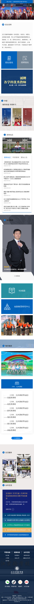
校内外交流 (27, 555)
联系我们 (17, 555)
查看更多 (17, 276)
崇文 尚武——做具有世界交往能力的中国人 (17, 1)
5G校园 (21, 291)
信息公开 (17, 558)
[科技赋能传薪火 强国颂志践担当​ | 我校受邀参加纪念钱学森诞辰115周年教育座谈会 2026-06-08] (17, 145)
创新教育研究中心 (22, 306)
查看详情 (8, 509)
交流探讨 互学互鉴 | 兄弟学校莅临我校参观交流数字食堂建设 (16, 495)
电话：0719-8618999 (6, 597)
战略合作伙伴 (26, 558)
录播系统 (14, 595)
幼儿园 (7, 555)
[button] (3, 250)
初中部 (7, 560)
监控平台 (20, 595)
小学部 (7, 558)
